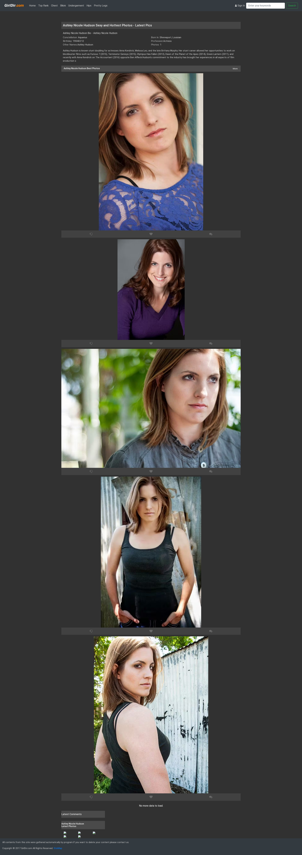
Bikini (63, 5)
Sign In (241, 5)
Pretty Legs (100, 5)
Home (33, 5)
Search (292, 5)
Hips (89, 5)
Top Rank (43, 5)
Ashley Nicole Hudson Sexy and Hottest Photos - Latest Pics (107, 25)
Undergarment (76, 5)
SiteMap (58, 848)
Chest (54, 5)
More (235, 68)
